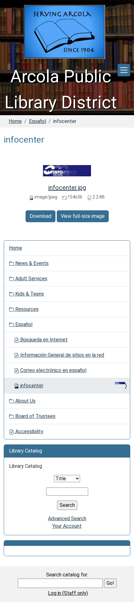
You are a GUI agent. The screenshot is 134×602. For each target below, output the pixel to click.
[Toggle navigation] (123, 70)
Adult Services (30, 278)
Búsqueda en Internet (43, 340)
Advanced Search (67, 518)
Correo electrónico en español (52, 370)
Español (37, 121)
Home (15, 121)
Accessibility (28, 431)
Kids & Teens (29, 294)
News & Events (31, 263)
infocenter (31, 386)
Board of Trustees (34, 416)
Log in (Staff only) (68, 593)
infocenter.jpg (67, 187)
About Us (25, 401)
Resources (26, 309)
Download (40, 216)
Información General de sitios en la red (61, 355)
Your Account (67, 526)
